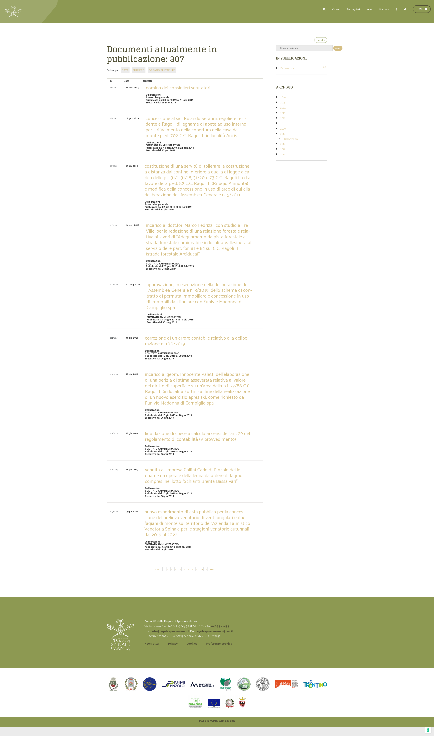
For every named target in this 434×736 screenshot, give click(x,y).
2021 (282, 123)
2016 (282, 154)
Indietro (321, 40)
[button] (324, 9)
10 (202, 569)
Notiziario (384, 9)
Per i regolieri (353, 9)
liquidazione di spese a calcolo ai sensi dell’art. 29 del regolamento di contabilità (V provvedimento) (197, 436)
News (369, 9)
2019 (282, 133)
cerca (337, 48)
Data (125, 70)
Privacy (173, 643)
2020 (283, 128)
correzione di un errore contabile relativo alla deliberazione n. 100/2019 (197, 340)
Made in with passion (217, 720)
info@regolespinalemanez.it (170, 631)
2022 (282, 118)
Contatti (336, 9)
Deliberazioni (287, 68)
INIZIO (157, 569)
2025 (283, 102)
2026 (282, 97)
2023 (282, 113)
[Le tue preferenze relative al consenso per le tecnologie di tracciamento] (428, 730)
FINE (212, 569)
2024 (283, 107)
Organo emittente (162, 70)
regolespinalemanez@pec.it (215, 631)
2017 (282, 149)
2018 (282, 143)
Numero (138, 70)
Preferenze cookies (219, 643)
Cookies (191, 643)
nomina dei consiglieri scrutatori (178, 87)
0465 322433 (220, 626)
